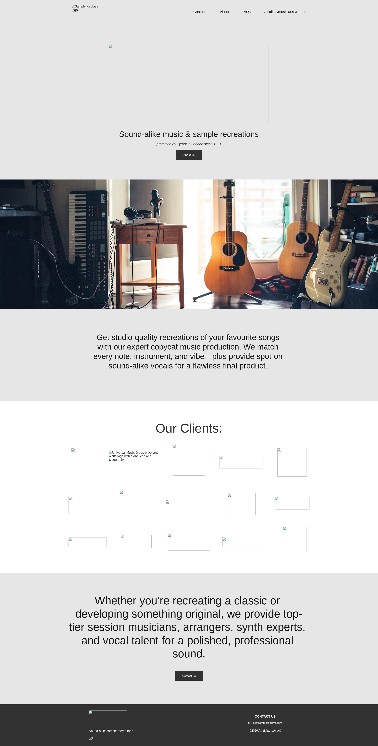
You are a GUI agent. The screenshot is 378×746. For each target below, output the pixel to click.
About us (189, 154)
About (224, 12)
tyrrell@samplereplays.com (265, 722)
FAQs (246, 12)
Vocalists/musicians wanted (284, 12)
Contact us (189, 675)
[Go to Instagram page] (91, 738)
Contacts (200, 12)
